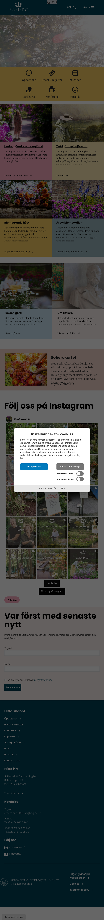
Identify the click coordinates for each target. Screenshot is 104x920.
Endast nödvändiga (70, 466)
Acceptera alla (34, 466)
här (21, 458)
